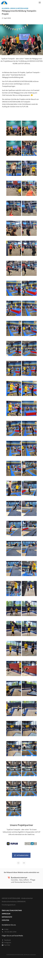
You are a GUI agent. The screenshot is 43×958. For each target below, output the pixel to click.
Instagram (7, 942)
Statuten (5, 920)
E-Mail (6, 929)
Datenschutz (7, 917)
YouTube (7, 945)
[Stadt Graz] (31, 844)
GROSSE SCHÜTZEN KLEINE (19, 8)
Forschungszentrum (8, 905)
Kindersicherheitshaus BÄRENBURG (14, 901)
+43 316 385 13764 (10, 932)
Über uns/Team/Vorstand (12, 910)
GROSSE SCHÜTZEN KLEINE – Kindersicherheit (17, 898)
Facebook (7, 940)
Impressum (6, 914)
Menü (39, 2)
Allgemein (5, 8)
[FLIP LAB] (12, 843)
